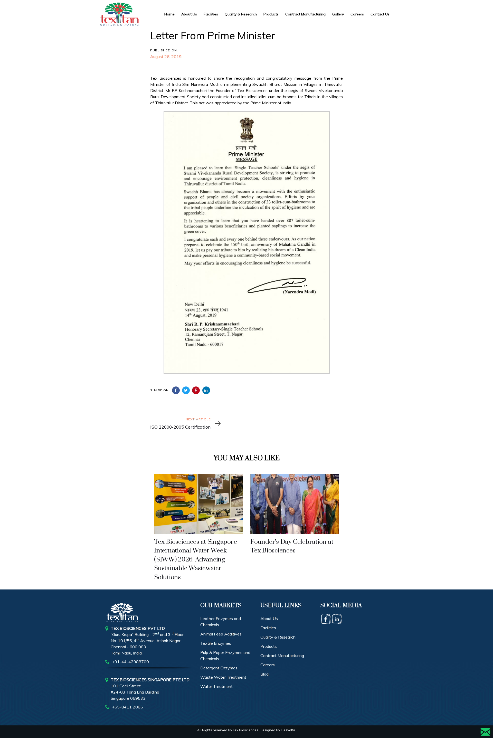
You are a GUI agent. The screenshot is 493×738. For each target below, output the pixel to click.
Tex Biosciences (245, 730)
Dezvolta (288, 730)
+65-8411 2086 (127, 706)
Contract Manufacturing (282, 655)
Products (268, 646)
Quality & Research (278, 637)
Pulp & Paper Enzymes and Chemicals (225, 655)
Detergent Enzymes (219, 667)
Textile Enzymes (215, 643)
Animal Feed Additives (221, 633)
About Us (269, 618)
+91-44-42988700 (130, 661)
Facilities (268, 627)
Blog (264, 674)
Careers (267, 664)
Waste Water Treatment (223, 677)
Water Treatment (216, 686)
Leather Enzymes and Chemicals (220, 621)
